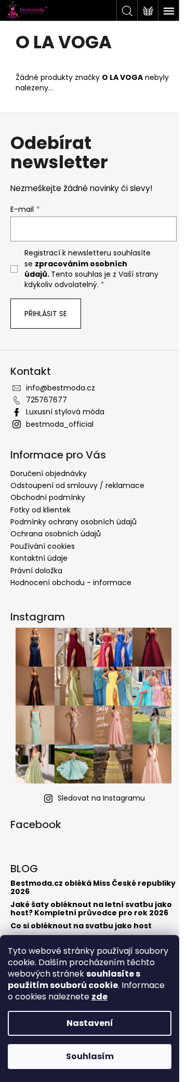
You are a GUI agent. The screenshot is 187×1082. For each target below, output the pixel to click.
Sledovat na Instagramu (101, 798)
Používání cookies (42, 546)
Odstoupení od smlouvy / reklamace (77, 485)
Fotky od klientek (40, 510)
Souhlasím (90, 1056)
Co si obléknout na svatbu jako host (81, 926)
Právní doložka (36, 570)
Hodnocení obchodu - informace (70, 582)
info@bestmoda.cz (60, 388)
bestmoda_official (60, 424)
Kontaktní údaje (39, 558)
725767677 (46, 400)
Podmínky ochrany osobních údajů (73, 522)
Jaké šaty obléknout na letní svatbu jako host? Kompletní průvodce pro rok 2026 (91, 909)
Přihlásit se (45, 313)
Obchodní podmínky (47, 497)
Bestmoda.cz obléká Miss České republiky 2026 (93, 888)
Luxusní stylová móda (65, 412)
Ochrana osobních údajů (55, 534)
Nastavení (89, 1023)
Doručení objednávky (48, 473)
